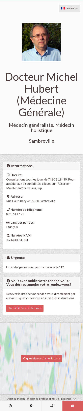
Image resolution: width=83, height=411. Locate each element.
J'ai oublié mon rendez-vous (24, 308)
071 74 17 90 (15, 214)
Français (70, 8)
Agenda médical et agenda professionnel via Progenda (39, 398)
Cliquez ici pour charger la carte (41, 358)
